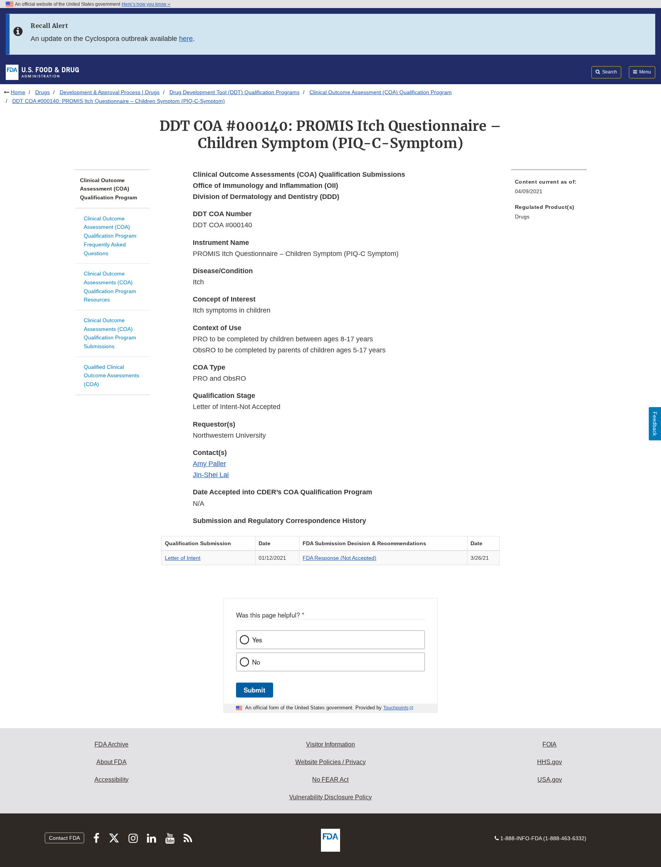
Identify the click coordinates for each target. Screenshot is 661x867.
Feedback (655, 424)
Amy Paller (209, 464)
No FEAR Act (330, 779)
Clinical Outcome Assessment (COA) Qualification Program (380, 92)
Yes (257, 639)
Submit (254, 689)
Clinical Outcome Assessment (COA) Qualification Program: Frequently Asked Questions (111, 235)
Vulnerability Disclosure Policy (330, 797)
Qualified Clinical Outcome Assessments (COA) (111, 375)
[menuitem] (549, 189)
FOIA (549, 744)
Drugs (42, 92)
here (186, 38)
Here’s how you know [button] (145, 4)
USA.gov (549, 779)
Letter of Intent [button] (182, 558)
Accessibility (111, 779)
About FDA (111, 762)
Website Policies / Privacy (330, 762)
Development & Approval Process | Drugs (110, 92)
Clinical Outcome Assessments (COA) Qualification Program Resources (110, 287)
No (256, 662)
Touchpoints (396, 708)
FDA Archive (111, 744)
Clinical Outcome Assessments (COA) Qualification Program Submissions (110, 333)
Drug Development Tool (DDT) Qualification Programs (234, 92)
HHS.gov (549, 762)
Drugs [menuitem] (522, 216)
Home (18, 92)
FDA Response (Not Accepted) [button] (339, 558)
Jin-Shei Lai (211, 475)
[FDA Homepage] (42, 72)
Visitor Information (330, 744)
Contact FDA (64, 838)
